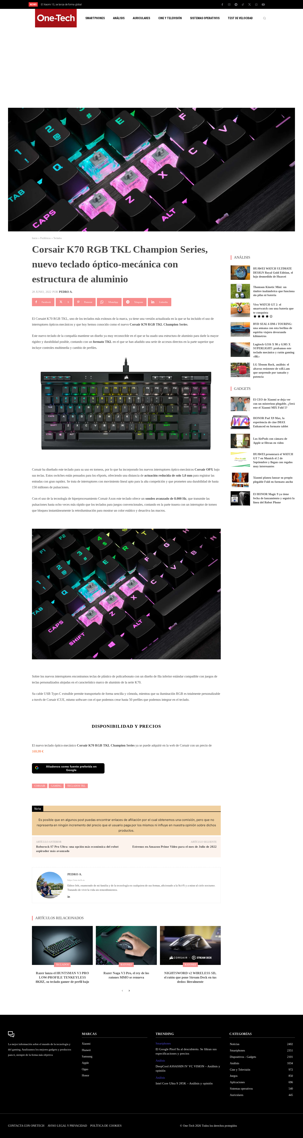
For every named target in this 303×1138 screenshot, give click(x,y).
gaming (56, 785)
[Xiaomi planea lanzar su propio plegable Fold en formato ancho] (240, 480)
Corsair (39, 785)
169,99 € (37, 751)
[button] (264, 18)
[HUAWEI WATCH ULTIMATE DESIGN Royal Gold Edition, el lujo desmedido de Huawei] (240, 272)
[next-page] (129, 991)
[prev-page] (122, 991)
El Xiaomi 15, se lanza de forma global (61, 4)
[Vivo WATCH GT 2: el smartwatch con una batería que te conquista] (240, 310)
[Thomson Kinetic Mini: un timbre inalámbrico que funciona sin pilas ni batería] (240, 291)
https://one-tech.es (76, 880)
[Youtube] (263, 5)
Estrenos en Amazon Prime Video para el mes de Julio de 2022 (174, 846)
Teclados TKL (76, 785)
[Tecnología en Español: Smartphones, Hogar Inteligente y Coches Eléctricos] (56, 18)
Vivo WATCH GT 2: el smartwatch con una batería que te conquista (273, 308)
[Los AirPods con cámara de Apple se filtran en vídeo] (240, 441)
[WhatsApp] (256, 5)
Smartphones (163, 1043)
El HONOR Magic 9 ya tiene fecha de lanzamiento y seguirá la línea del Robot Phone (274, 498)
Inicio (35, 238)
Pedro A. (66, 292)
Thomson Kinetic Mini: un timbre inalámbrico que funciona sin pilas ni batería (274, 291)
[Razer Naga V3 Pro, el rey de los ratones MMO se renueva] (126, 945)
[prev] (158, 4)
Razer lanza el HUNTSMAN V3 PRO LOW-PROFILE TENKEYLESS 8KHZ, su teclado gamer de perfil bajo (62, 977)
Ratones (126, 964)
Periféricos (45, 238)
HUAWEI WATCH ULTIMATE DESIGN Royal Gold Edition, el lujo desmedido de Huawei (273, 272)
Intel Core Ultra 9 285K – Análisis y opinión (184, 1083)
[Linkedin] (68, 895)
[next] (165, 4)
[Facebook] (222, 5)
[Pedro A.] (49, 885)
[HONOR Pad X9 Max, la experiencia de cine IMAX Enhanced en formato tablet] (240, 422)
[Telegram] (236, 5)
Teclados (57, 238)
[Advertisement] (151, 67)
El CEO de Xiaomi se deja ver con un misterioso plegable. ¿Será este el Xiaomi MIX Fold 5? (274, 403)
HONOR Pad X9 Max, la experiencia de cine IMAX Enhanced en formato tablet (270, 422)
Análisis (160, 1060)
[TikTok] (243, 5)
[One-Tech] (41, 1034)
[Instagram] (229, 5)
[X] (249, 5)
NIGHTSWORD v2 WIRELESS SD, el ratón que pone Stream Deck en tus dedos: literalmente (190, 977)
